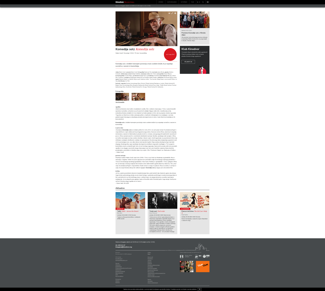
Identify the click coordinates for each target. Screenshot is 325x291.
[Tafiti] (130, 200)
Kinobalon (120, 208)
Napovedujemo (172, 2)
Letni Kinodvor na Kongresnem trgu (156, 273)
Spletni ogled (151, 275)
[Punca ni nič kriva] (194, 200)
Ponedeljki (150, 267)
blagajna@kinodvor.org (124, 247)
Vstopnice (184, 2)
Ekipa (149, 254)
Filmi (192, 2)
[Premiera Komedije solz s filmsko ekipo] (194, 19)
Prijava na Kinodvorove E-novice (124, 268)
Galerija (117, 281)
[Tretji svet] (162, 200)
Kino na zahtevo (119, 276)
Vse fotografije (120, 102)
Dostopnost (119, 266)
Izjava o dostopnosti (153, 282)
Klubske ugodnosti (120, 271)
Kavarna (118, 282)
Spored (161, 2)
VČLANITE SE (188, 62)
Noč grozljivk (151, 271)
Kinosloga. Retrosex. (153, 270)
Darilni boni (118, 269)
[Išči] (203, 2)
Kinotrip (150, 262)
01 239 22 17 (120, 245)
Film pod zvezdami (152, 268)
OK (199, 289)
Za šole (149, 260)
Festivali (150, 263)
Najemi (149, 279)
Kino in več (150, 257)
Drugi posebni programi (154, 276)
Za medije (150, 281)
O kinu (149, 252)
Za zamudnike (185, 208)
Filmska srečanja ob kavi (154, 265)
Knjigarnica (118, 279)
